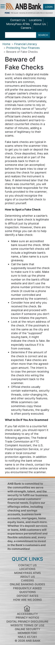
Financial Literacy (25, 44)
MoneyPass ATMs (18, 24)
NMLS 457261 (27, 636)
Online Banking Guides (27, 584)
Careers (26, 27)
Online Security (27, 629)
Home (6, 44)
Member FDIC (27, 633)
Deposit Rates (27, 595)
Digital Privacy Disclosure (27, 621)
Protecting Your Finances (23, 47)
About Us (39, 24)
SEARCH (43, 35)
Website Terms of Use (27, 625)
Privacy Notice (27, 617)
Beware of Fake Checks (22, 51)
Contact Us (17, 20)
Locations (35, 20)
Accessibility (27, 613)
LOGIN (49, 6)
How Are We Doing (27, 599)
